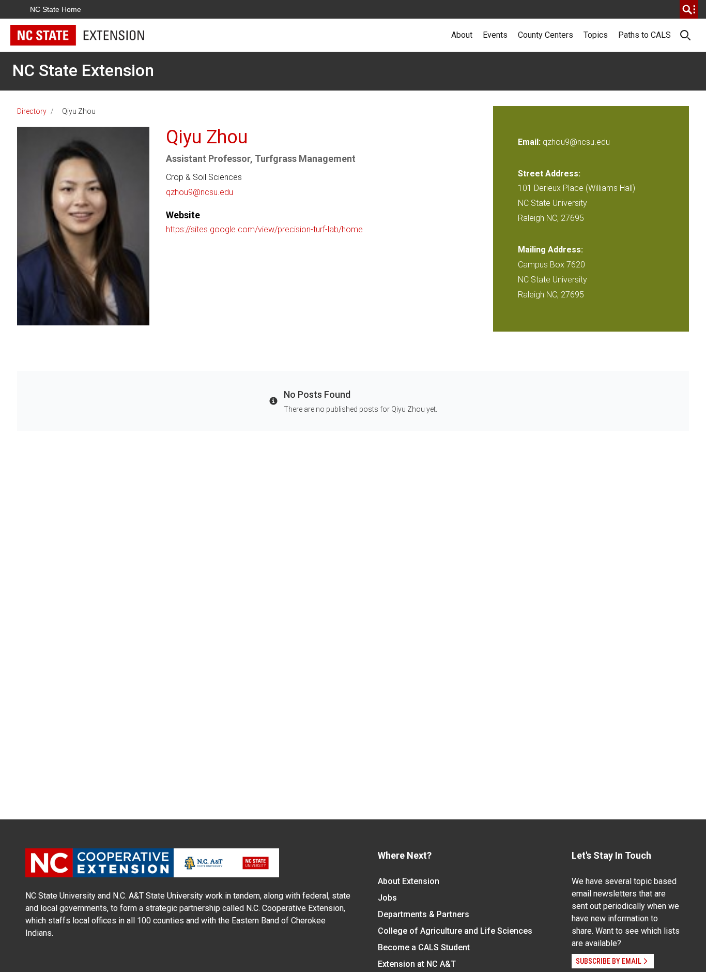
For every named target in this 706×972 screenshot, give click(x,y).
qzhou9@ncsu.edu (199, 192)
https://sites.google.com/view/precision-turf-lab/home (264, 229)
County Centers (545, 35)
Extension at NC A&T (417, 964)
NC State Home (55, 9)
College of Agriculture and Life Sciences (455, 931)
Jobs (387, 898)
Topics (596, 35)
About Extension (408, 881)
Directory (32, 111)
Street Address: (549, 173)
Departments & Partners (423, 914)
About (461, 35)
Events (495, 35)
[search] (689, 9)
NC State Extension (83, 70)
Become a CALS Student (424, 947)
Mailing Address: (550, 250)
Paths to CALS (644, 35)
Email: (530, 142)
